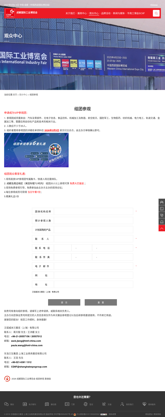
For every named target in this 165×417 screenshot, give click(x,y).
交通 (109, 404)
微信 (12, 404)
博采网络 (157, 414)
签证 (91, 404)
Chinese (154, 5)
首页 (15, 94)
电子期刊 (32, 404)
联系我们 (129, 404)
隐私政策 (112, 414)
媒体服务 (151, 404)
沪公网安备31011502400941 (88, 414)
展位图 (53, 404)
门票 (73, 404)
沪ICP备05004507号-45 (63, 414)
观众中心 (23, 94)
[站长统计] (104, 414)
